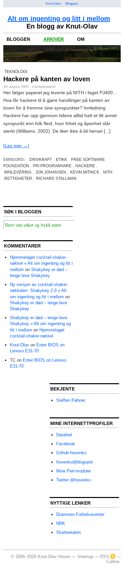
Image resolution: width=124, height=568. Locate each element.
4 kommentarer (44, 86)
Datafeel (64, 434)
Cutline (112, 561)
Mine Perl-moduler (73, 470)
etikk (61, 159)
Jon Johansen (50, 172)
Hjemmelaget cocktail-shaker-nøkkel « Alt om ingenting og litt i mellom (41, 263)
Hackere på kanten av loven (46, 79)
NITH (107, 172)
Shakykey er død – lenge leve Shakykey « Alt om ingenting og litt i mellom (40, 323)
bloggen (18, 39)
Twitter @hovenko (73, 479)
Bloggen (71, 3)
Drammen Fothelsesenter (80, 514)
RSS (104, 556)
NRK (60, 523)
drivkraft (40, 159)
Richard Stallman (56, 178)
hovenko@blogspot (74, 462)
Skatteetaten (68, 532)
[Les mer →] (16, 145)
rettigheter (18, 178)
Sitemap (85, 556)
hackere (85, 166)
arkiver (53, 39)
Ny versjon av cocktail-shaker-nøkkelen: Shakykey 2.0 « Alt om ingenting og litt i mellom (39, 290)
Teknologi (15, 71)
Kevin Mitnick (84, 172)
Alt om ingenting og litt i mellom (59, 18)
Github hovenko (71, 452)
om (81, 39)
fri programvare (52, 166)
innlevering (17, 172)
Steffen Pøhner (70, 400)
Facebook (65, 443)
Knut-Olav (53, 3)
